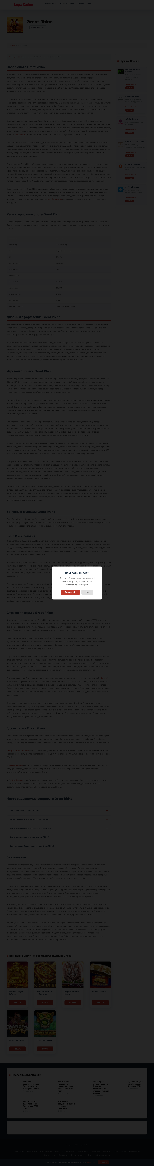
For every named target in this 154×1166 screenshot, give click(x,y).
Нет (87, 592)
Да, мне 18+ (70, 592)
